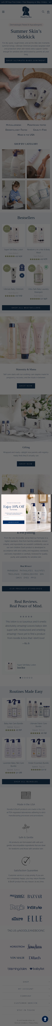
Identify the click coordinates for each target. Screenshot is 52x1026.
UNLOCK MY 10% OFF (13, 522)
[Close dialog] (49, 496)
